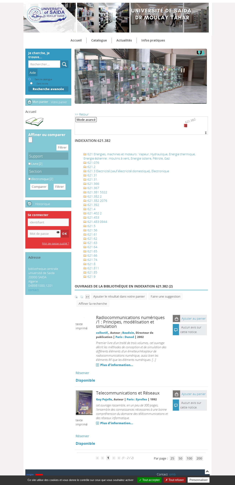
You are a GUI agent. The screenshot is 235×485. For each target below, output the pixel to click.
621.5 (91, 226)
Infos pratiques (153, 40)
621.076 (93, 162)
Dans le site (42, 83)
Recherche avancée (48, 89)
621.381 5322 (97, 192)
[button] (176, 318)
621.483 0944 (97, 222)
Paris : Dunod (124, 337)
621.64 (92, 247)
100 (189, 458)
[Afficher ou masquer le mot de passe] (58, 232)
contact (33, 290)
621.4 (91, 209)
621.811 (93, 268)
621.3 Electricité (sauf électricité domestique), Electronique (128, 171)
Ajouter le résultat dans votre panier (119, 296)
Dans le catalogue (43, 79)
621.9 (91, 276)
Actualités (124, 40)
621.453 (93, 217)
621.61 (92, 234)
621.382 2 (94, 196)
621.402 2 (94, 213)
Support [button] (36, 156)
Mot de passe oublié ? (55, 243)
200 (199, 458)
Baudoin (128, 332)
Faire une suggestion (165, 296)
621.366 (93, 184)
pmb (172, 474)
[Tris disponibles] (87, 296)
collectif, (102, 332)
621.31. (92, 179)
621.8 (91, 264)
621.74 (92, 260)
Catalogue (99, 40)
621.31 (92, 175)
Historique (42, 204)
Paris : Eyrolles (137, 399)
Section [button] (35, 171)
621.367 (93, 188)
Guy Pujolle (104, 399)
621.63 (92, 243)
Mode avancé (86, 119)
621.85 (92, 272)
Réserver (82, 373)
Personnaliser (198, 480)
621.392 (93, 205)
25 (172, 458)
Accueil (76, 40)
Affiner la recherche (93, 303)
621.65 (92, 251)
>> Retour (82, 114)
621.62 (92, 238)
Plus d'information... (116, 365)
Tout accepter (151, 480)
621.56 (92, 230)
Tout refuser (176, 480)
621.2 (91, 167)
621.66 (92, 255)
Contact (162, 474)
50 (180, 458)
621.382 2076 (97, 200)
